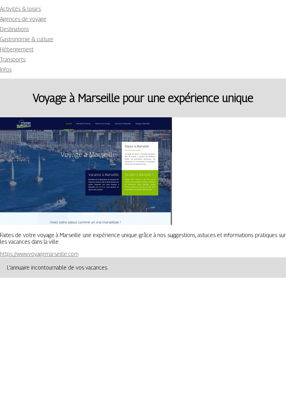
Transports (12, 59)
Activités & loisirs (20, 9)
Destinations (14, 29)
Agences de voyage (23, 19)
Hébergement (16, 49)
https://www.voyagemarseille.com (39, 254)
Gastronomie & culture (26, 39)
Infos (6, 69)
